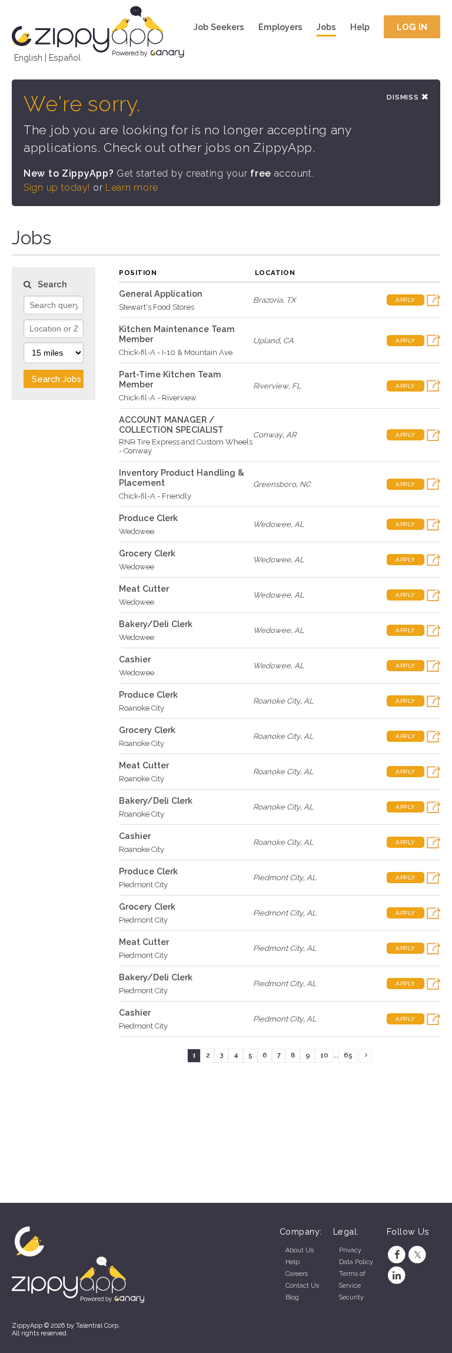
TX (290, 300)
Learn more (131, 187)
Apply (406, 300)
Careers (296, 1274)
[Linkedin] (397, 1275)
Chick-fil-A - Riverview (158, 397)
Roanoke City (141, 708)
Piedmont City (143, 884)
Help (360, 27)
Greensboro (274, 484)
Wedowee (136, 531)
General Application (160, 293)
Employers (280, 27)
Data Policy (356, 1262)
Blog (292, 1297)
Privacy (350, 1250)
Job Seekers (219, 27)
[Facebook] (397, 1255)
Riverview (270, 386)
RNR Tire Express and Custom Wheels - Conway (185, 446)
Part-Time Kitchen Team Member (170, 379)
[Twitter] (417, 1255)
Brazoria (267, 300)
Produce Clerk (148, 518)
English (28, 57)
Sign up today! (57, 187)
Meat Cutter (144, 588)
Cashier (135, 659)
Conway (267, 434)
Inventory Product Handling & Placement (181, 477)
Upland (266, 340)
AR (291, 434)
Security (351, 1297)
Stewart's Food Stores (156, 307)
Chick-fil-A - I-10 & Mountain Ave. (176, 352)
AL (299, 524)
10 (324, 1055)
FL (296, 386)
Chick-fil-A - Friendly (155, 496)
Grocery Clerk (147, 553)
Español (65, 57)
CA (288, 340)
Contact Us (302, 1285)
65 (348, 1055)
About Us (299, 1250)
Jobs (326, 27)
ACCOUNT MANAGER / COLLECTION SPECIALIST (171, 424)
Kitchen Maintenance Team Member (177, 334)
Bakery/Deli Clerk (155, 624)
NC (305, 484)
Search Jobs (56, 379)
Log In (412, 27)
